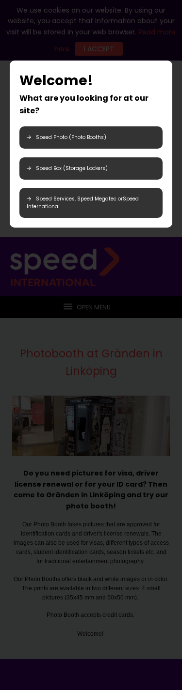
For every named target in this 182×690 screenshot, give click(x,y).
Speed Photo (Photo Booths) (71, 137)
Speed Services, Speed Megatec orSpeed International (83, 202)
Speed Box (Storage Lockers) (72, 168)
